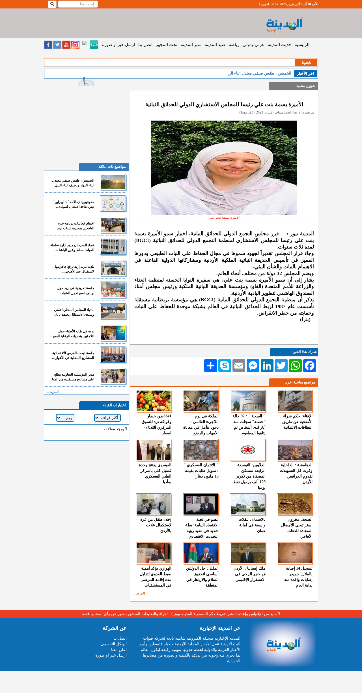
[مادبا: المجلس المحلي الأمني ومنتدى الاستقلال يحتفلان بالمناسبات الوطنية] (113, 311)
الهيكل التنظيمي (114, 644)
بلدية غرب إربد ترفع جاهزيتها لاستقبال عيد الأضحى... (74, 269)
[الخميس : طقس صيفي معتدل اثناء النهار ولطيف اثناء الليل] (113, 182)
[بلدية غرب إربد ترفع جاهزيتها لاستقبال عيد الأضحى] (113, 268)
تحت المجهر (166, 44)
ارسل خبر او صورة (118, 44)
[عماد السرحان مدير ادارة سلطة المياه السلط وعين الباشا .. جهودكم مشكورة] (113, 247)
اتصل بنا (145, 44)
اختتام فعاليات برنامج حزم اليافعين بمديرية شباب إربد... (74, 225)
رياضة (234, 44)
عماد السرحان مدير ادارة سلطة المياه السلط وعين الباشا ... (72, 247)
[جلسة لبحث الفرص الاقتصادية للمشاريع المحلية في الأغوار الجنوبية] (113, 354)
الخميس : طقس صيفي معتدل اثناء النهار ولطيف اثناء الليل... (73, 182)
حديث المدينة (279, 44)
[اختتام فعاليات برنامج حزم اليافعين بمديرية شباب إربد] (113, 225)
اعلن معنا (119, 650)
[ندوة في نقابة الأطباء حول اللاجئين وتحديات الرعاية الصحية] (113, 333)
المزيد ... (139, 593)
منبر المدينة (191, 44)
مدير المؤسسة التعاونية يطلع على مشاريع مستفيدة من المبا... (71, 376)
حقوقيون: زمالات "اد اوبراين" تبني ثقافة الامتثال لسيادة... (73, 204)
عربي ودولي (253, 44)
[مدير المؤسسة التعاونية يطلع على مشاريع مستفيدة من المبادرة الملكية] (113, 376)
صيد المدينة (215, 44)
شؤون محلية (305, 86)
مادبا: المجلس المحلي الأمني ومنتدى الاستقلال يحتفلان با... (74, 312)
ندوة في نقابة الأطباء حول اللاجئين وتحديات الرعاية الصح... (72, 333)
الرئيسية (302, 44)
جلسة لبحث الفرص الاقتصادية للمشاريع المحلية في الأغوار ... (73, 355)
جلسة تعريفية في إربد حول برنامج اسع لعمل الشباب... (75, 290)
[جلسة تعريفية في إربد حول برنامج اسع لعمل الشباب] (113, 290)
